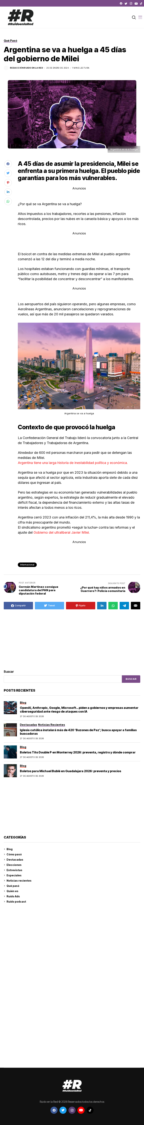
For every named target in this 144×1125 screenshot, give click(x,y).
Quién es (12, 891)
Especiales (14, 875)
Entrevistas (14, 870)
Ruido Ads (13, 896)
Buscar (9, 671)
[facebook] (121, 3)
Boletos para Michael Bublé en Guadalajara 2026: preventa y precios (71, 771)
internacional (27, 564)
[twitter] (126, 3)
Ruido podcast (16, 901)
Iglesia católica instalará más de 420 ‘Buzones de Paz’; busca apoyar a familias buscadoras (78, 731)
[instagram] (131, 3)
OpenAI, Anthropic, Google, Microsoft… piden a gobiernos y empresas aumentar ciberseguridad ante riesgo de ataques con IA (79, 709)
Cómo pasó (14, 854)
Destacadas (15, 859)
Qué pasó (13, 885)
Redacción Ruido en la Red (26, 68)
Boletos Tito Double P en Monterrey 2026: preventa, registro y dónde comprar (78, 752)
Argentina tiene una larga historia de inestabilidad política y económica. (73, 463)
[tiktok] (141, 3)
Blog (10, 849)
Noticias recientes (19, 880)
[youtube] (136, 3)
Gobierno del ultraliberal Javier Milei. (62, 532)
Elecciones (14, 864)
